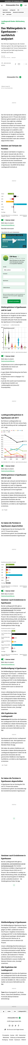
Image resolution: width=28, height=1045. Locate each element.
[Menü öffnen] (1, 5)
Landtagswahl (12, 10)
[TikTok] (15, 1025)
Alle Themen (8, 14)
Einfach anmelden (14, 301)
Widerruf (23, 1039)
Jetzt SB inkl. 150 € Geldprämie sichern (14, 1)
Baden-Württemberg (7, 12)
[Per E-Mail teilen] (19, 64)
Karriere (12, 1035)
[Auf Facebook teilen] (15, 64)
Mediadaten (6, 1037)
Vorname (5, 273)
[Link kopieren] (12, 64)
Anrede (4, 266)
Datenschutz (22, 1035)
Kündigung (5, 1039)
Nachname (5, 280)
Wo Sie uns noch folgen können (15, 1029)
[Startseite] (3, 1011)
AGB (16, 1035)
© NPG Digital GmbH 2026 (14, 1021)
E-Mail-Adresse (6, 287)
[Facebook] (18, 1025)
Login (25, 5)
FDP (3, 14)
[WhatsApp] (12, 1025)
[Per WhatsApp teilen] (22, 64)
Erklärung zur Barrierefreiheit (17, 1037)
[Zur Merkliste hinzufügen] (26, 64)
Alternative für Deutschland (18, 12)
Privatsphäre (5, 1035)
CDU (18, 10)
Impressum (17, 1039)
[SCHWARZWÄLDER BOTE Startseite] (14, 5)
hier (19, 625)
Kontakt (11, 1039)
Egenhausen (5, 10)
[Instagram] (9, 1025)
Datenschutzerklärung (7, 225)
